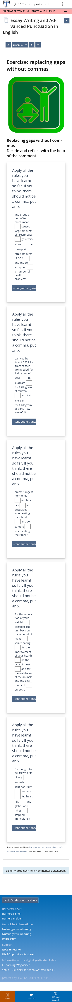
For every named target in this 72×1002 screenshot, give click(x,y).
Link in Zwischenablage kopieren (20, 900)
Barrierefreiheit (11, 913)
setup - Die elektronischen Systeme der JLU (28, 970)
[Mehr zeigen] (65, 11)
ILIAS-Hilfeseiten (12, 949)
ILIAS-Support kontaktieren (18, 954)
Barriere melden (12, 918)
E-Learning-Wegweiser (16, 965)
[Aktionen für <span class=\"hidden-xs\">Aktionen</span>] (66, 20)
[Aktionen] (38, 44)
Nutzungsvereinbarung (16, 929)
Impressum (9, 939)
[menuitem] (31, 996)
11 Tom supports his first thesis (35, 4)
